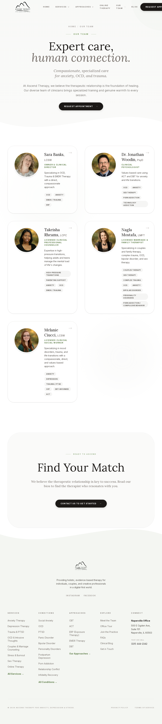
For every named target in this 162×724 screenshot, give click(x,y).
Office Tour (106, 626)
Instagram (73, 595)
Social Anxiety (45, 620)
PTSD (41, 632)
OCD (48, 195)
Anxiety (59, 195)
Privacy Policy (119, 708)
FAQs (103, 637)
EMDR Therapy (77, 640)
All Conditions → (47, 682)
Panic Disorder (46, 637)
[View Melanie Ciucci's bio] (42, 361)
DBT (71, 646)
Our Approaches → (80, 653)
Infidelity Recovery (48, 675)
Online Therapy (105, 6)
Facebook (90, 595)
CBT (48, 389)
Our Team (86, 26)
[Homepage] (22, 7)
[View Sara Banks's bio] (42, 179)
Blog (134, 7)
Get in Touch (107, 649)
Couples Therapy (132, 270)
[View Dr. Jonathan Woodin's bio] (119, 179)
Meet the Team (108, 620)
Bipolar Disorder (46, 643)
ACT (48, 394)
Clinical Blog (106, 643)
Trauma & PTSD (16, 632)
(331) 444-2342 (139, 643)
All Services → (16, 673)
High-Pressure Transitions (53, 274)
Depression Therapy (18, 626)
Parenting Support (56, 280)
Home (46, 7)
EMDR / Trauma (53, 200)
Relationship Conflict (49, 669)
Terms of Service (144, 708)
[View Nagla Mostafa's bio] (119, 267)
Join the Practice (109, 632)
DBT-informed (62, 389)
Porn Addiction (46, 663)
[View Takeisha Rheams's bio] (42, 267)
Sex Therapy (129, 193)
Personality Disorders (129, 296)
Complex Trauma (132, 280)
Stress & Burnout (16, 655)
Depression (52, 379)
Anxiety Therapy (16, 620)
